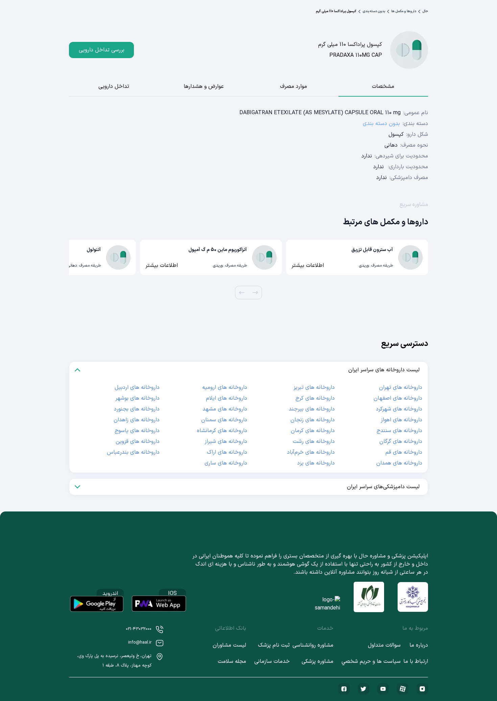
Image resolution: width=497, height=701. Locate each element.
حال (425, 11)
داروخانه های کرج (315, 398)
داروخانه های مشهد (225, 409)
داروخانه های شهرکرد (399, 409)
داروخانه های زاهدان (137, 420)
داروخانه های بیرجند (312, 409)
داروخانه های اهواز (401, 420)
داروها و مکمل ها (403, 11)
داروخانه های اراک (227, 452)
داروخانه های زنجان (312, 420)
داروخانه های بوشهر (137, 398)
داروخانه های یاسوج (137, 431)
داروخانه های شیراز (226, 441)
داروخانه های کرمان (313, 431)
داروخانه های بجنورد (137, 409)
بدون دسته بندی (373, 11)
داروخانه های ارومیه (224, 387)
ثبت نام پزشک (274, 645)
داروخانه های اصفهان (398, 398)
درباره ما (418, 645)
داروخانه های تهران (400, 387)
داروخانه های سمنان (224, 420)
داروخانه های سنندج (399, 431)
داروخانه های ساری (226, 463)
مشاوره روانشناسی (312, 645)
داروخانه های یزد (316, 463)
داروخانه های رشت (314, 441)
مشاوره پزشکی (317, 661)
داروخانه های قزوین (138, 441)
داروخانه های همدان (399, 463)
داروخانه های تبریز (314, 387)
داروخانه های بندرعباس (133, 452)
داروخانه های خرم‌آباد (311, 452)
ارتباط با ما (415, 661)
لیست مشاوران (229, 645)
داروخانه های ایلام (226, 398)
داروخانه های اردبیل (137, 387)
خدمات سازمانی (272, 661)
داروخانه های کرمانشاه (222, 431)
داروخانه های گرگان (400, 441)
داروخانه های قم (403, 452)
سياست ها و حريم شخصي (371, 661)
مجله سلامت (232, 661)
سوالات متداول (384, 645)
